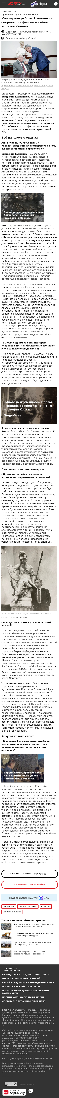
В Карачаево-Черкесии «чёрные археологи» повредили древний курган (33, 934)
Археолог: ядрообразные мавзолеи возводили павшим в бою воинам (29, 952)
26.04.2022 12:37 (9, 11)
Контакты (33, 986)
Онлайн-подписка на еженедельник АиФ (28, 982)
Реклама (7, 978)
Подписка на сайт (13, 986)
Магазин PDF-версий (28, 978)
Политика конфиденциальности (23, 997)
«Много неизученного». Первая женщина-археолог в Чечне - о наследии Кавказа (28, 405)
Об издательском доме (17, 974)
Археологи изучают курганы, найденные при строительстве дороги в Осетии (34, 925)
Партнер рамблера (27, 1084)
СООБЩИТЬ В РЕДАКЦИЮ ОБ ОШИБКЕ (23, 1001)
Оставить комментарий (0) (29, 884)
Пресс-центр (41, 974)
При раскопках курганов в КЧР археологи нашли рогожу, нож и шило (32, 943)
